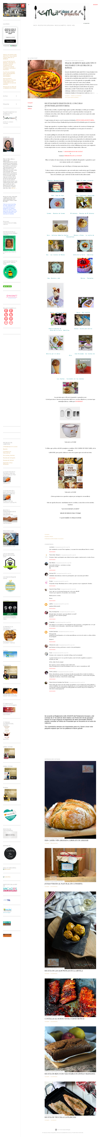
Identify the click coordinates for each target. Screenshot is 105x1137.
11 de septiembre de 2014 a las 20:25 (63, 622)
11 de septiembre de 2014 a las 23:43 (66, 631)
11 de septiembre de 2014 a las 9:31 (68, 555)
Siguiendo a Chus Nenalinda (7, 463)
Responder (52, 551)
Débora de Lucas (53, 645)
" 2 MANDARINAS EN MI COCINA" (73, 151)
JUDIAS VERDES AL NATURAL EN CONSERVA (63, 883)
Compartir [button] (67, 95)
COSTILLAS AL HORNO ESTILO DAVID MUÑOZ (64, 1018)
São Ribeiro (52, 562)
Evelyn (51, 581)
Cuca (50, 652)
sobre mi (13, 188)
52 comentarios (54, 886)
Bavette (5, 449)
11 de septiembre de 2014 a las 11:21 (60, 581)
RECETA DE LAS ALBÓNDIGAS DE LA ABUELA (64, 970)
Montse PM (52, 573)
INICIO (35, 25)
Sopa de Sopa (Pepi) (54, 589)
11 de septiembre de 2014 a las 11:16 (63, 573)
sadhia (51, 604)
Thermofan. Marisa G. (55, 555)
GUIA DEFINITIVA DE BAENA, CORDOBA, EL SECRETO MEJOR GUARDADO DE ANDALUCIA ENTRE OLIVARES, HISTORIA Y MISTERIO (9, 65)
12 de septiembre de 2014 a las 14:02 (60, 652)
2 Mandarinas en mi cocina (10, 446)
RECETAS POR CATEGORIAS (46, 25)
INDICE (69, 25)
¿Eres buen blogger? (7, 912)
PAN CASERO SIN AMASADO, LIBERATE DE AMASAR (66, 840)
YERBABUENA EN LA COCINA (72, 155)
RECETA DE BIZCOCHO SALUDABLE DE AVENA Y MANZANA (70, 1074)
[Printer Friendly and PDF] (7, 287)
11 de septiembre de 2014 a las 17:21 (66, 611)
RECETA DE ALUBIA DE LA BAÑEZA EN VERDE (9, 87)
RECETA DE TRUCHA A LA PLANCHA (60, 1117)
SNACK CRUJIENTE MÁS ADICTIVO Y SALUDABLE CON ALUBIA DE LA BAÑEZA (80, 65)
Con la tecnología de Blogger (64, 1129)
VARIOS (30, 108)
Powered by (6, 45)
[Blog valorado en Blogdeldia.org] (7, 910)
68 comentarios (54, 843)
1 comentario (53, 1120)
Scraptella (51, 622)
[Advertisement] (63, 43)
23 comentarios (54, 1021)
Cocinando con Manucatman (7, 452)
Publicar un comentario (76, 95)
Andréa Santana (53, 631)
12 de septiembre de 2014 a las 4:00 (66, 645)
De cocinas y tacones (9, 455)
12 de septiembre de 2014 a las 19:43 (77, 682)
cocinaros (51, 547)
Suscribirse (10, 41)
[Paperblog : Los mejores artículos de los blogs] (7, 901)
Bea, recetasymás (54, 611)
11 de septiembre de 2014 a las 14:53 (60, 603)
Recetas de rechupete (9, 458)
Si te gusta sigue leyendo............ (73, 97)
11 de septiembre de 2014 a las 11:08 (63, 562)
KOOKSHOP (79, 401)
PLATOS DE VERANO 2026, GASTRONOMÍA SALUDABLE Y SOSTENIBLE (9, 74)
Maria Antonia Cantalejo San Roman (59, 682)
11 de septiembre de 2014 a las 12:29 (68, 589)
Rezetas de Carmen (8, 460)
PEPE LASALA (53, 671)
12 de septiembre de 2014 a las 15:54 (65, 671)
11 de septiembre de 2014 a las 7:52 (62, 547)
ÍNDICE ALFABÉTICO (60, 25)
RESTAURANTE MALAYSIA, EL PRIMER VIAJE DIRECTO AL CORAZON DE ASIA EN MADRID (9, 81)
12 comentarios (54, 973)
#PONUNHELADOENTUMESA (85, 120)
